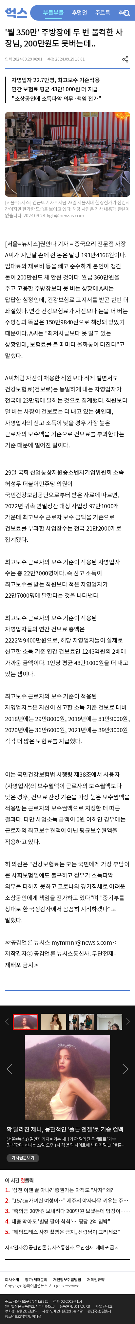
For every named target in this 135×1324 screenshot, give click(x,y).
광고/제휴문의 (36, 1279)
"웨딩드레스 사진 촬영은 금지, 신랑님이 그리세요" (62, 1232)
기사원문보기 (22, 1158)
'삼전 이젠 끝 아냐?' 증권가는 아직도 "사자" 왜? (59, 1190)
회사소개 (12, 1279)
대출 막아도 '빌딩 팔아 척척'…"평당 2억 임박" (57, 1221)
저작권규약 (95, 1279)
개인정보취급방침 (67, 1279)
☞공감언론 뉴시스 (27, 942)
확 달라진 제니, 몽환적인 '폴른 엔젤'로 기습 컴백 (65, 1129)
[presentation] (7, 1021)
